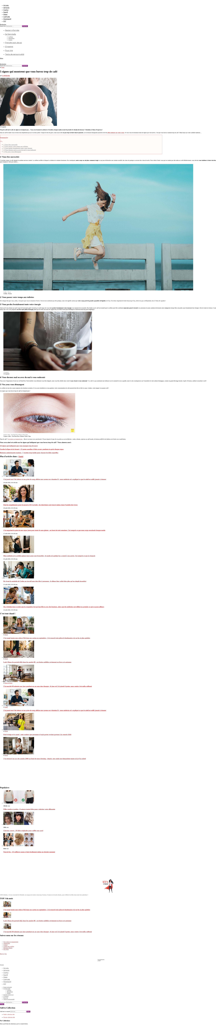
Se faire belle (10, 34)
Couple (5, 10)
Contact (5, 945)
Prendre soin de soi (13, 43)
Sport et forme (8, 683)
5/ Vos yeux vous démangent (12, 152)
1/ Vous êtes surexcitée (10, 144)
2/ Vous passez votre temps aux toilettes (15, 146)
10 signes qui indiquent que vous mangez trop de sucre (19, 446)
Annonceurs (6, 943)
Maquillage (11, 38)
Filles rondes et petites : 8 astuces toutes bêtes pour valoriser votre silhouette (29, 809)
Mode (5, 14)
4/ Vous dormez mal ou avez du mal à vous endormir (19, 150)
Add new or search (5, 1011)
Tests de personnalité (14, 54)
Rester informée (12, 30)
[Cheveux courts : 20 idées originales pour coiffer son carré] (109, 818)
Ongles (10, 40)
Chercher (25, 26)
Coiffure (6, 17)
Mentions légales (7, 948)
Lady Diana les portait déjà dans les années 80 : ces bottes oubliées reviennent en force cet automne (37, 662)
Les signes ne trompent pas (15, 439)
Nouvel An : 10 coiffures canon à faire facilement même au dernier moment (29, 852)
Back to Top (3, 954)
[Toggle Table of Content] (1, 141)
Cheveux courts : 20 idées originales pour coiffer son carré (23, 830)
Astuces (6, 7)
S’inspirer (9, 46)
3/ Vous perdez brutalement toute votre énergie (17, 148)
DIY (4, 21)
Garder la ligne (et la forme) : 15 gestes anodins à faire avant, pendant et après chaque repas (32, 449)
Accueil (6, 5)
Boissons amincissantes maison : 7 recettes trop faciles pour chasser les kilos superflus (29, 453)
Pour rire (9, 50)
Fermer (2, 965)
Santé (5, 12)
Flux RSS (6, 949)
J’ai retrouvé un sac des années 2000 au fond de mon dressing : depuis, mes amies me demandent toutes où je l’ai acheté (44, 759)
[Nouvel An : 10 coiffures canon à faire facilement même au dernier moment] (109, 840)
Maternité (7, 19)
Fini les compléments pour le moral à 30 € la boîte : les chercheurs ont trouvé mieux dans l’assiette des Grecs (40, 505)
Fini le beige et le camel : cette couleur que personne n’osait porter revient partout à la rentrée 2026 (37, 734)
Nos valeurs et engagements (10, 942)
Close (2, 1004)
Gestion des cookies (8, 946)
